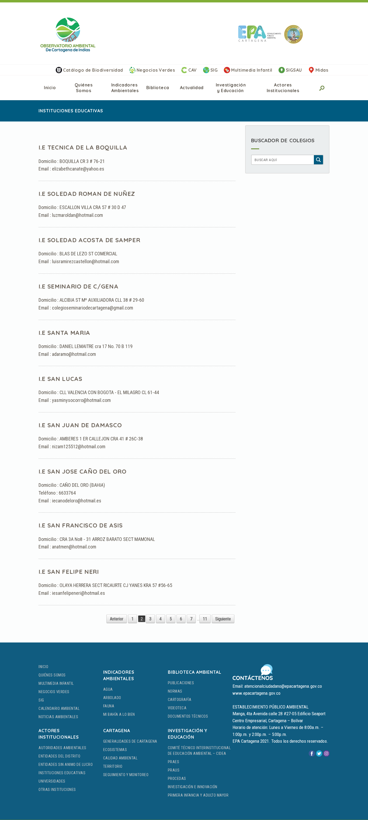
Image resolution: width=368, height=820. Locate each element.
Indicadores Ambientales (125, 87)
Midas (321, 70)
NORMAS (175, 691)
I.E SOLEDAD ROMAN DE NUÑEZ (87, 193)
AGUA (108, 689)
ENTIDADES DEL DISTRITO (59, 756)
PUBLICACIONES (181, 683)
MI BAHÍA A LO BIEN (119, 714)
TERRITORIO (113, 766)
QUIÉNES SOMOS (52, 675)
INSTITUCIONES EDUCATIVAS (62, 773)
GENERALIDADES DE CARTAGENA (130, 741)
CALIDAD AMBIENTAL (120, 758)
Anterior (116, 618)
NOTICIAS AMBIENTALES (58, 717)
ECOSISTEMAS (115, 750)
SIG (214, 70)
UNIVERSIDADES (52, 781)
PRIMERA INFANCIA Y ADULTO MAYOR (198, 795)
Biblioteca (157, 87)
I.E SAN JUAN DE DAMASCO (80, 425)
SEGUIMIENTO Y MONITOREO (126, 775)
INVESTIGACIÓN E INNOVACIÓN (192, 787)
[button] (321, 87)
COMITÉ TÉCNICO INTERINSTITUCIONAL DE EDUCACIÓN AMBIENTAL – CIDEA (199, 751)
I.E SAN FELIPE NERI (69, 571)
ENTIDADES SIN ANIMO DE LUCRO (66, 764)
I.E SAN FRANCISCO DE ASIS (81, 525)
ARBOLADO (112, 698)
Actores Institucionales (283, 87)
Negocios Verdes (156, 70)
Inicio (50, 87)
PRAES (173, 762)
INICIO (43, 667)
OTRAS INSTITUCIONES (57, 789)
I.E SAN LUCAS (60, 379)
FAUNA (108, 706)
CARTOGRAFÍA (180, 699)
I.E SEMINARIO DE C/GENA (78, 286)
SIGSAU (294, 70)
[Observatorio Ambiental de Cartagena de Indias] (68, 34)
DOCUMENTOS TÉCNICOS (188, 716)
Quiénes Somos (84, 87)
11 (205, 618)
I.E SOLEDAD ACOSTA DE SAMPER (89, 240)
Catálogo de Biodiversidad (93, 70)
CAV (192, 70)
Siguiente (223, 618)
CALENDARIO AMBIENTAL (59, 708)
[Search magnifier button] (318, 159)
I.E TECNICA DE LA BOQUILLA (83, 147)
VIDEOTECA (177, 708)
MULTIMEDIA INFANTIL (56, 683)
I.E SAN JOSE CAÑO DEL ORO (83, 471)
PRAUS (174, 770)
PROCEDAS (177, 778)
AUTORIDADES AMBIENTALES (62, 748)
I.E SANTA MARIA (64, 332)
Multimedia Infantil (251, 70)
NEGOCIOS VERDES (54, 692)
